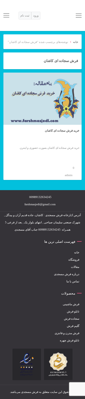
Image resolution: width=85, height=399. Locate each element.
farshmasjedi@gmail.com (40, 204)
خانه (75, 42)
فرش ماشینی (71, 304)
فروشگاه (73, 259)
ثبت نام (24, 15)
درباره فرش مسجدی (66, 274)
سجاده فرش (71, 318)
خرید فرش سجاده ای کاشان (62, 130)
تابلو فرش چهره (69, 340)
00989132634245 (40, 197)
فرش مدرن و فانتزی (67, 333)
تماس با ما (72, 281)
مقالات (75, 267)
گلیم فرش (73, 326)
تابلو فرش (73, 311)
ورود (36, 15)
